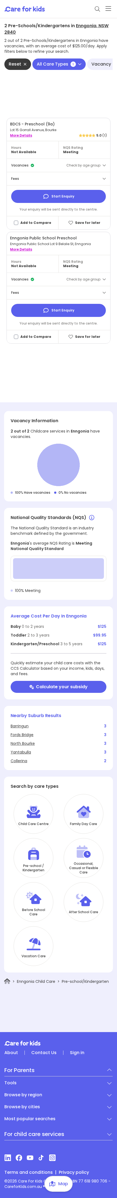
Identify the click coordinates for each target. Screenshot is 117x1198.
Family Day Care (83, 824)
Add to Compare (35, 223)
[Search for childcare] (97, 9)
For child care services (34, 1134)
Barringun (20, 726)
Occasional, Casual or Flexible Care (83, 868)
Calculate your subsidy (62, 687)
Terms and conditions (28, 1172)
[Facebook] (19, 1157)
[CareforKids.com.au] (58, 1043)
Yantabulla (21, 752)
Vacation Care (33, 956)
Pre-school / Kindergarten (33, 868)
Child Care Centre (33, 824)
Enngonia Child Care (36, 981)
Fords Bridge (22, 734)
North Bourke (23, 743)
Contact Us (44, 1052)
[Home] (7, 981)
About (11, 1052)
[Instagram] (52, 1157)
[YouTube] (30, 1157)
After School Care (83, 912)
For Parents (19, 1070)
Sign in (77, 1052)
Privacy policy (74, 1172)
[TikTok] (41, 1157)
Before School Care (33, 912)
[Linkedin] (7, 1157)
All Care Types (55, 64)
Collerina (19, 761)
